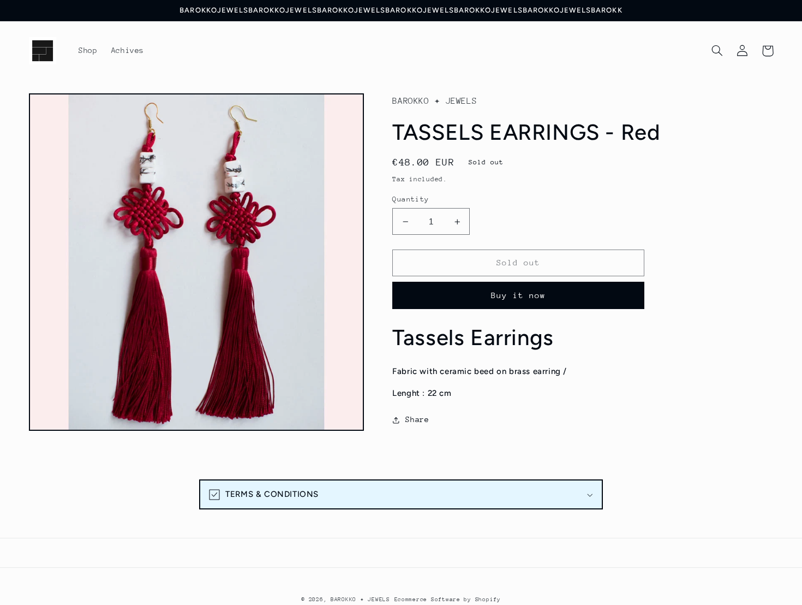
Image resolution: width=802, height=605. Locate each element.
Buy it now (518, 295)
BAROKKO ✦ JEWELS (360, 599)
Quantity (410, 199)
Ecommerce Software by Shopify (447, 599)
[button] (717, 50)
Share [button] (417, 419)
